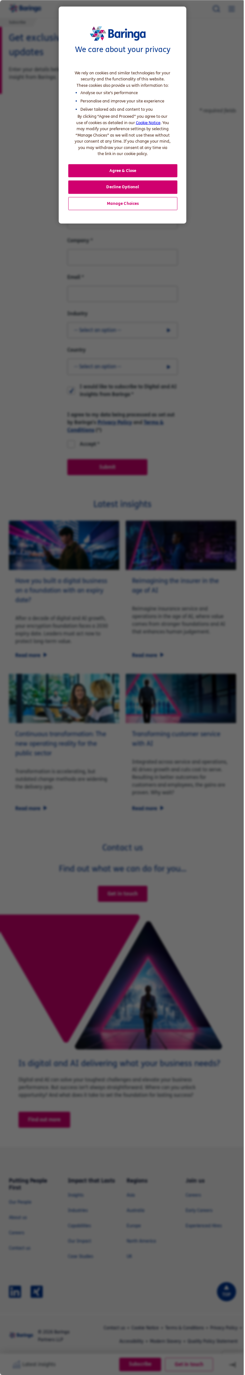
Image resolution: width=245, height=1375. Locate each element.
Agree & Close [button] (123, 170)
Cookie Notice (148, 122)
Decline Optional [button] (122, 187)
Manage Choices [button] (123, 203)
